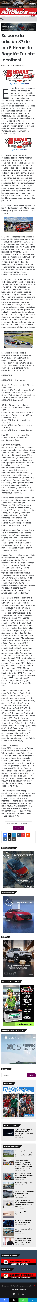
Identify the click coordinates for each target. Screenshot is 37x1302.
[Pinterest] (23, 835)
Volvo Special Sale (21, 1212)
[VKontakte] (5, 839)
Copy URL (18, 828)
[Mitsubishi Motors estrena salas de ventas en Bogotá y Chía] (8, 1194)
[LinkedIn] (14, 835)
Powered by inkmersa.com (18, 1289)
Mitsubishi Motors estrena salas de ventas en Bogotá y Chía (24, 1193)
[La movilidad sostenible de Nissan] (8, 1232)
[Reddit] (28, 835)
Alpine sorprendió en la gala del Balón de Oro (23, 1222)
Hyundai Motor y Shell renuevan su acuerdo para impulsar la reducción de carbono (24, 1204)
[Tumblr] (19, 835)
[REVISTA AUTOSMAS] (18, 12)
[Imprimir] (14, 839)
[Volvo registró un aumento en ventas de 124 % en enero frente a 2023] (8, 1153)
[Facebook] (5, 835)
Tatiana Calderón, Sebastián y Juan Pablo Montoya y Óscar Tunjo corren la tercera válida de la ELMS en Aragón (23, 1164)
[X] (9, 835)
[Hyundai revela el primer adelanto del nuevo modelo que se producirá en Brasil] (8, 1132)
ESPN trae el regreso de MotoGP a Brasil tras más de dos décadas (24, 1176)
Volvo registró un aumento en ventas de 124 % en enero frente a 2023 (24, 1153)
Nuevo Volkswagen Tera (23, 1183)
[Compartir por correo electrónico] (9, 839)
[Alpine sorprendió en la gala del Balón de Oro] (8, 1223)
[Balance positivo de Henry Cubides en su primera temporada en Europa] (8, 1241)
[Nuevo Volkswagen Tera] (8, 1185)
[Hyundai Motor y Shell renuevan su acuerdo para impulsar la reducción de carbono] (8, 1204)
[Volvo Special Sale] (8, 1214)
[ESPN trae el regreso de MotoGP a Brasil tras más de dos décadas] (8, 1176)
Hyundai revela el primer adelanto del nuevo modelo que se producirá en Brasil (24, 1133)
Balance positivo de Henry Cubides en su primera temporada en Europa (24, 1240)
